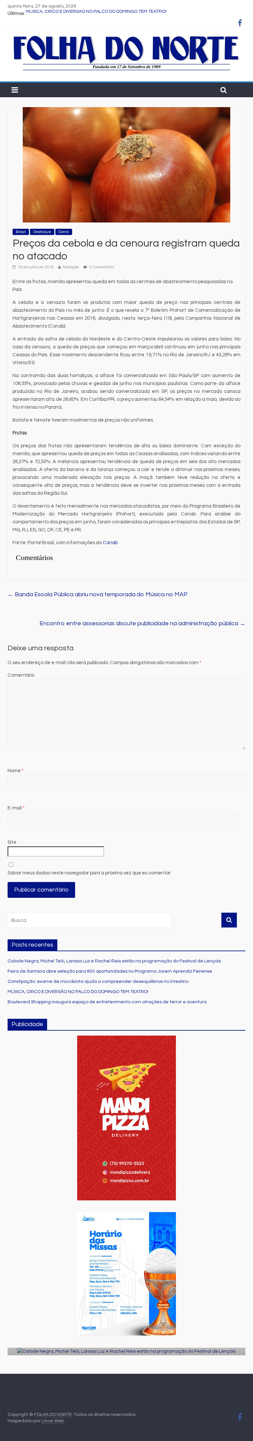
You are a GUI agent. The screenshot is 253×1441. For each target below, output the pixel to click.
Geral (64, 232)
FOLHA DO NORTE (53, 1414)
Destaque (42, 232)
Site (12, 842)
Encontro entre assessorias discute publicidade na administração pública (142, 623)
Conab (111, 542)
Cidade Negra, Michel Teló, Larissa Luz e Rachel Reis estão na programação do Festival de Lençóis (114, 961)
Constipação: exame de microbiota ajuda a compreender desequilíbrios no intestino (98, 981)
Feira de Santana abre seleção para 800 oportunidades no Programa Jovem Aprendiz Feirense (110, 971)
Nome (16, 770)
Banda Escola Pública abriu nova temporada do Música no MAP (97, 594)
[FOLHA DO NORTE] (126, 36)
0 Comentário (101, 267)
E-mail (16, 808)
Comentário (21, 675)
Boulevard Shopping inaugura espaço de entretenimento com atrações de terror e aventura (107, 1002)
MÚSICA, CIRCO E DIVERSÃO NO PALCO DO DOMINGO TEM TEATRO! (96, 13)
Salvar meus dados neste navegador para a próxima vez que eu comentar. (89, 872)
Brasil (21, 232)
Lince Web (53, 1421)
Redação (71, 267)
